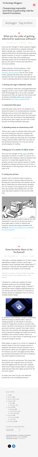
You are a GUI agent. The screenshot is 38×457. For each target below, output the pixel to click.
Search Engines (14, 411)
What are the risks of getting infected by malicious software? (19, 37)
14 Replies (24, 256)
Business (10, 397)
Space (11, 419)
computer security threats (10, 72)
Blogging (12, 409)
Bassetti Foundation (16, 437)
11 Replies (22, 43)
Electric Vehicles (12, 399)
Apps (11, 403)
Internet (10, 407)
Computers (12, 405)
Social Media (13, 413)
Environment (13, 417)
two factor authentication (20, 99)
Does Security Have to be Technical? (19, 251)
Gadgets (10, 401)
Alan (30, 43)
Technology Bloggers (12, 3)
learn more (22, 438)
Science (10, 415)
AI (8, 395)
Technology (11, 421)
